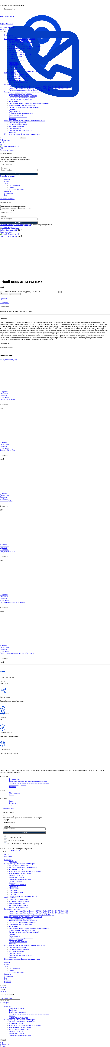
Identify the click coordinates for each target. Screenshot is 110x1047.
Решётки (12, 1016)
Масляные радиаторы (16, 126)
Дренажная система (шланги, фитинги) (23, 96)
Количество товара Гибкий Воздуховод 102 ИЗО (20, 292)
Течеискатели (14, 64)
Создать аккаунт (6, 998)
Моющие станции (15, 56)
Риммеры (12, 58)
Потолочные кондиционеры (19, 82)
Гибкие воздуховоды (23, 225)
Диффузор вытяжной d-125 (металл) (13, 602)
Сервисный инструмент (17, 60)
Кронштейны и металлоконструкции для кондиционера (29, 103)
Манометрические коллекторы (20, 54)
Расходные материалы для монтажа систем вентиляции (29, 783)
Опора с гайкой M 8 (7, 552)
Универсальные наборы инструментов (23, 71)
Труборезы (12, 69)
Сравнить (7, 982)
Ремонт (11, 187)
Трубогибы (13, 66)
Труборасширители (16, 67)
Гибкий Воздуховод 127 (9, 230)
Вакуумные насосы (16, 44)
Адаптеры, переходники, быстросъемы (23, 43)
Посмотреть (4, 393)
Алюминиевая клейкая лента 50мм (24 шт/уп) (17, 653)
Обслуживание (14, 185)
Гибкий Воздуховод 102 (9, 236)
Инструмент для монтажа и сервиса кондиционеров (28, 781)
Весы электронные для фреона (20, 48)
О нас (11, 801)
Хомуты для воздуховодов (18, 1018)
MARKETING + (15, 851)
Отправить (18, 174)
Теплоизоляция (14, 111)
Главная (3, 225)
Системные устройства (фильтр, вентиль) (24, 107)
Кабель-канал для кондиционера (20, 99)
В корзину (4, 294)
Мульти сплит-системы (17, 78)
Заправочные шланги (16, 52)
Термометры (13, 62)
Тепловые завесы (15, 128)
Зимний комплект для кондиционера (22, 98)
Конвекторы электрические (19, 124)
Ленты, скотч (13, 101)
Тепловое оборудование (17, 122)
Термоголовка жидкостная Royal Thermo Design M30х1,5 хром (31, 90)
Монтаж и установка (16, 189)
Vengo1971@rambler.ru (8, 16)
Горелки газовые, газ (16, 50)
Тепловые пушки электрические (20, 130)
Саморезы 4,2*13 (6, 501)
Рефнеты (12, 109)
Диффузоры (13, 37)
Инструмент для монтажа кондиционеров (19, 1020)
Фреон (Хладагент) (16, 115)
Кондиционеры (14, 779)
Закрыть (3, 987)
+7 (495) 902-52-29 (6, 24)
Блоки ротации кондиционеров (20, 94)
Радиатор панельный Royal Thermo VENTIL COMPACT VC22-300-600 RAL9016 (38, 88)
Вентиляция (11, 225)
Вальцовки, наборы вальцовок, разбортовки (25, 46)
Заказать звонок (7, 150)
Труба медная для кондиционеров (21, 113)
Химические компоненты (18, 117)
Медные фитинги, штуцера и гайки (22, 105)
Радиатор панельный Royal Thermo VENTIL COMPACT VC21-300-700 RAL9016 (38, 86)
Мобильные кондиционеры (19, 76)
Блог (10, 805)
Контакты (12, 803)
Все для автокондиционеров (19, 41)
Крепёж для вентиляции (17, 1012)
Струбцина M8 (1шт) (7, 399)
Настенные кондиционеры (18, 80)
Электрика (12, 119)
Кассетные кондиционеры (18, 75)
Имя (3, 164)
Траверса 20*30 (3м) (7, 450)
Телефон (4, 168)
